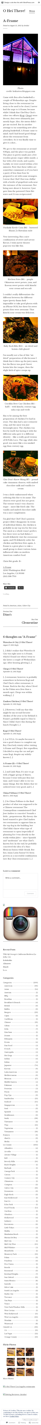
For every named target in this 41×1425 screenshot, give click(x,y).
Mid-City (8, 1241)
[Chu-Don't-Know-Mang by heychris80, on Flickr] (20, 463)
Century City (9, 1178)
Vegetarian (8, 1128)
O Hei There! (14, 11)
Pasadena (8, 1261)
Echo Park (8, 1204)
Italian (7, 1062)
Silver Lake (8, 1287)
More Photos (8, 1379)
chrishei (26, 26)
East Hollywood (10, 1198)
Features (6, 1135)
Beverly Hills (9, 1161)
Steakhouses (9, 1115)
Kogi (22, 115)
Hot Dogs (8, 1055)
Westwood (8, 1324)
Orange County (10, 1337)
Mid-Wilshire (9, 1248)
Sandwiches (9, 1099)
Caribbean (8, 1019)
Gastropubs (9, 1052)
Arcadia (7, 1152)
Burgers (7, 1012)
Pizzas (6, 1092)
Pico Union (9, 1264)
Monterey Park (10, 1254)
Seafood (7, 1102)
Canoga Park (9, 1171)
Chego (28, 115)
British (7, 1006)
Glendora (8, 1214)
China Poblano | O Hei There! (17, 793)
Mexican (7, 1079)
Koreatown (8, 1224)
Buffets (7, 1009)
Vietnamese (9, 1132)
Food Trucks (9, 1208)
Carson (7, 1175)
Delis (6, 1029)
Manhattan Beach (11, 1234)
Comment (30, 893)
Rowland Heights (11, 1274)
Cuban (7, 1026)
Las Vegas (8, 1334)
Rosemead (8, 1271)
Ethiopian (8, 1039)
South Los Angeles (11, 1291)
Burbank (7, 1168)
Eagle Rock (8, 1195)
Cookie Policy (14, 1416)
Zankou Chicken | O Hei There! (18, 701)
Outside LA (7, 1327)
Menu (32, 11)
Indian (7, 1059)
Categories (7, 983)
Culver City (26, 606)
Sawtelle (7, 1284)
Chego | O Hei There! (13, 669)
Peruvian (8, 1089)
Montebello (9, 1251)
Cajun (6, 1016)
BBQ (6, 996)
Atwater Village (10, 1155)
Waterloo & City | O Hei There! (17, 642)
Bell (5, 1158)
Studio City (8, 1294)
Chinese (7, 1022)
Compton (8, 1185)
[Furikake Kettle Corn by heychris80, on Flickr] (20, 212)
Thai (6, 1125)
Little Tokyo (9, 1228)
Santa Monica (9, 1281)
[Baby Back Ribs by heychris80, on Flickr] (20, 330)
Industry (7, 1221)
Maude (6, 967)
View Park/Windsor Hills (14, 1307)
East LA (7, 1201)
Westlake (7, 1320)
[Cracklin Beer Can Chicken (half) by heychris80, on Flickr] (20, 388)
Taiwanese (8, 1122)
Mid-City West (10, 1244)
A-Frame (7, 567)
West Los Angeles (11, 1317)
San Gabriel (9, 1277)
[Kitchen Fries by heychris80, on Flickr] (20, 263)
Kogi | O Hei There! (12, 731)
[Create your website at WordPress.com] (20, 2)
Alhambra (8, 1148)
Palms (6, 1257)
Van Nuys (8, 1301)
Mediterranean (10, 1075)
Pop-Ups (7, 1095)
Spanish (7, 1112)
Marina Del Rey (10, 1238)
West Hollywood (11, 1314)
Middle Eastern (10, 1082)
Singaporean (9, 1105)
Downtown (8, 1191)
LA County (7, 1145)
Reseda (7, 1267)
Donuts (7, 1036)
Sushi (6, 1118)
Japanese (7, 1065)
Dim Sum (8, 1032)
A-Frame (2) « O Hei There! (16, 763)
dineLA (7, 1138)
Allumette (7, 964)
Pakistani (8, 1085)
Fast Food (8, 1046)
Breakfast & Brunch (12, 1002)
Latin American (10, 1072)
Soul (6, 1108)
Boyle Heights (10, 1165)
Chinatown (8, 1181)
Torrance (8, 1297)
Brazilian (8, 999)
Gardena (7, 1211)
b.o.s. (5, 970)
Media (6, 1142)
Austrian (7, 993)
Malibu (7, 1231)
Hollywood (9, 1218)
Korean (7, 1069)
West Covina (9, 1310)
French (7, 1049)
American (13, 606)
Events (7, 1042)
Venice (7, 1304)
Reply (16, 645)
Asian (19, 606)
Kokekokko (7, 960)
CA (5, 1330)
